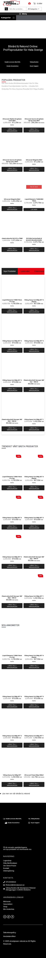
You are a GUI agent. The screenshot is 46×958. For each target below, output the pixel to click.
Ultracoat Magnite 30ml (34, 160)
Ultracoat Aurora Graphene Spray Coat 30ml (34, 119)
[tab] (10, 271)
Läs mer (34, 209)
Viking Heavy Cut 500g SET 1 (34, 419)
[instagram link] (4, 916)
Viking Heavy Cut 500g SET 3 (34, 341)
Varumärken (7, 904)
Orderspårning (8, 871)
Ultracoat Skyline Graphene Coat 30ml (12, 119)
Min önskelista (8, 909)
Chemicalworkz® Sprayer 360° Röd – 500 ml (12, 420)
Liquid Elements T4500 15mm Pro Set (12, 300)
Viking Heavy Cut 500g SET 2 (12, 380)
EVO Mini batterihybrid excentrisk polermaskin (34, 239)
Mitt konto (6, 901)
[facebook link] (12, 916)
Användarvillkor (9, 936)
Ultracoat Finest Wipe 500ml (34, 775)
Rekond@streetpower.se (15, 885)
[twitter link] (8, 916)
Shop (5, 907)
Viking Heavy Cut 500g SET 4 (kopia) (34, 300)
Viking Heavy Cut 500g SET (12, 775)
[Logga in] (29, 3)
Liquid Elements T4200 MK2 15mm (34, 200)
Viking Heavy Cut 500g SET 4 (12, 341)
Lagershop (7, 860)
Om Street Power (9, 866)
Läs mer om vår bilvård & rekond (16, 794)
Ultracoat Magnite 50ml (12, 199)
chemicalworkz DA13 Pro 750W (12, 238)
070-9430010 (11, 882)
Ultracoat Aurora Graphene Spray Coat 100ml (12, 160)
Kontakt (6, 868)
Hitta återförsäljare (10, 863)
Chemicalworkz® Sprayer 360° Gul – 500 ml (34, 381)
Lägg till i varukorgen (12, 130)
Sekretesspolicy (9, 933)
